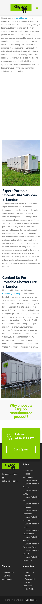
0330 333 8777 (25, 438)
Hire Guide (29, 589)
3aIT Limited (31, 600)
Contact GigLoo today (11, 294)
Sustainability (30, 579)
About (27, 576)
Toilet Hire (29, 470)
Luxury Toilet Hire (32, 480)
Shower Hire (9, 572)
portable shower (22, 18)
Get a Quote (21, 449)
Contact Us (29, 572)
